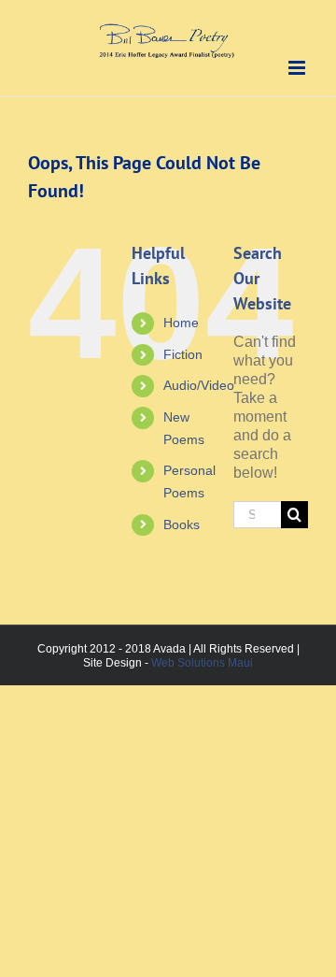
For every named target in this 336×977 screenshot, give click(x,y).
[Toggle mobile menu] (298, 68)
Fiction (183, 354)
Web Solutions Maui (202, 662)
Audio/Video (198, 385)
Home (181, 322)
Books (181, 524)
